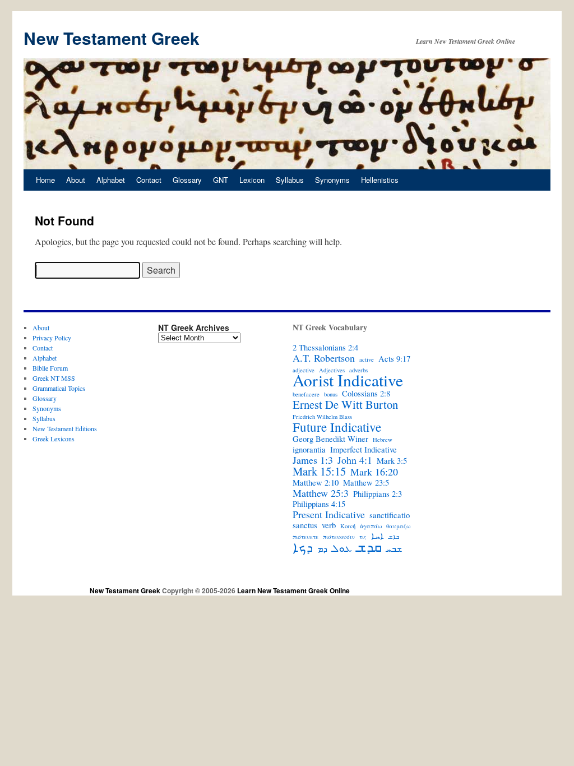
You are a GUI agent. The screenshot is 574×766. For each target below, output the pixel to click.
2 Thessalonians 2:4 (325, 348)
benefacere (306, 394)
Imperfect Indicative (363, 450)
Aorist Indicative (348, 380)
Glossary (187, 179)
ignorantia (309, 450)
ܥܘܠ (342, 548)
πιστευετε (305, 537)
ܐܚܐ (377, 536)
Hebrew (382, 440)
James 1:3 (313, 460)
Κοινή (347, 526)
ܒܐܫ (393, 537)
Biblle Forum (50, 367)
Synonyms (332, 179)
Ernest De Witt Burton (345, 404)
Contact (148, 179)
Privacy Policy (52, 337)
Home (45, 179)
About (75, 179)
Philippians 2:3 (377, 494)
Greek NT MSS (54, 377)
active (366, 359)
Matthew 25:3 (321, 493)
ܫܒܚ (394, 549)
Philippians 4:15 (319, 504)
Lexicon (252, 179)
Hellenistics (380, 179)
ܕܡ (322, 549)
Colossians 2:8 (366, 394)
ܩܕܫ (369, 547)
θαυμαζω (398, 526)
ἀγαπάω (371, 526)
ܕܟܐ (303, 547)
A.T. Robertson (324, 358)
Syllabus (290, 179)
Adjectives (332, 370)
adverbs (358, 370)
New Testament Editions (65, 428)
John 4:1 (354, 460)
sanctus (305, 525)
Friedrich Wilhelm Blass (322, 417)
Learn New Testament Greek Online (293, 590)
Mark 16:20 (374, 472)
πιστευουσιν (339, 537)
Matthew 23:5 (366, 483)
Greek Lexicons (54, 438)
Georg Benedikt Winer (330, 439)
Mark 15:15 (319, 471)
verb (329, 525)
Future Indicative (337, 427)
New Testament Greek (112, 38)
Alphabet (110, 179)
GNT (220, 179)
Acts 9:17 (394, 359)
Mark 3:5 (392, 461)
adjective (303, 370)
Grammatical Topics (59, 388)
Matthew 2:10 (316, 483)
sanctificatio (389, 515)
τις (363, 537)
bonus (330, 394)
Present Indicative (329, 514)
